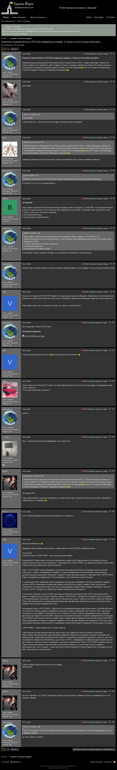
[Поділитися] (110, 53)
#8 (114, 264)
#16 (113, 511)
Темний (6, 762)
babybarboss (8, 45)
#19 (113, 691)
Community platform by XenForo (58, 766)
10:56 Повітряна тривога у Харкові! (78, 8)
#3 (114, 109)
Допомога (108, 762)
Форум (6, 17)
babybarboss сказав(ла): (32, 142)
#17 (113, 539)
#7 (114, 228)
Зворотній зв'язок (96, 762)
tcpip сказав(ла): (30, 175)
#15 (113, 471)
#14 (113, 437)
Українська (16, 762)
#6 (114, 198)
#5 (114, 170)
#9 (114, 291)
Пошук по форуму (23, 21)
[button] (26, 17)
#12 (113, 381)
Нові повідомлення (8, 21)
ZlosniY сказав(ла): (31, 727)
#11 (113, 350)
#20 (113, 722)
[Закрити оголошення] (114, 26)
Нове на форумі (18, 17)
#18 (113, 660)
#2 (114, 81)
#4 (114, 137)
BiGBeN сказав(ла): (31, 233)
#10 (113, 322)
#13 (113, 409)
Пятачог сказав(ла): (31, 114)
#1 (114, 53)
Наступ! (14, 49)
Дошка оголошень (37, 17)
